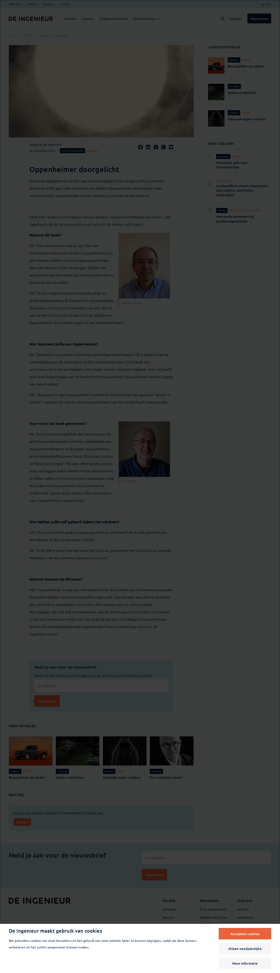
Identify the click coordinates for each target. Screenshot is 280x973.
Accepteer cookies (245, 933)
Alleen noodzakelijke (245, 948)
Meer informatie (245, 963)
